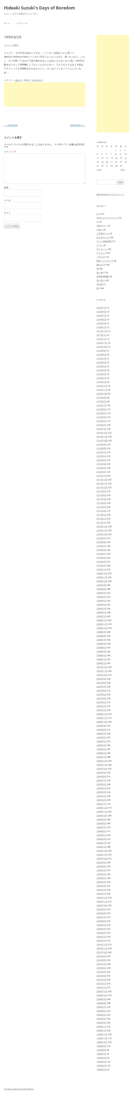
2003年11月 (102, 854)
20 (107, 161)
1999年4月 (101, 1065)
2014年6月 (101, 362)
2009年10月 (102, 581)
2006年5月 (101, 741)
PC (98, 213)
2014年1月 (101, 381)
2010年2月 (101, 565)
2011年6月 (101, 503)
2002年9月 (101, 909)
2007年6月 (101, 690)
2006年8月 (101, 729)
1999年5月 (101, 1061)
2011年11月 (102, 483)
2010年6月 (101, 549)
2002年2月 (101, 936)
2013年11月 (102, 389)
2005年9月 (101, 772)
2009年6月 (101, 596)
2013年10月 (102, 393)
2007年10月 (102, 674)
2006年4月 (101, 745)
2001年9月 (101, 956)
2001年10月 (102, 952)
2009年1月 (101, 616)
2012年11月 (102, 436)
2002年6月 (101, 921)
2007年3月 (101, 702)
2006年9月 (101, 725)
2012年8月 (101, 448)
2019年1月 (101, 327)
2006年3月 (101, 749)
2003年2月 (101, 889)
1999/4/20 (11, 125)
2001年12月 (102, 944)
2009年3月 (101, 608)
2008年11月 (102, 624)
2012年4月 (101, 463)
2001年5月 (101, 971)
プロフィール (22, 23)
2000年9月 (101, 999)
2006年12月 (102, 713)
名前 (6, 187)
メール (7, 200)
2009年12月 (102, 573)
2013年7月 (101, 405)
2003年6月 (101, 874)
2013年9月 (101, 397)
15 (116, 157)
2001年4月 (101, 975)
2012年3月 (101, 467)
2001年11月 (102, 948)
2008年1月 (101, 663)
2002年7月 (101, 917)
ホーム (7, 23)
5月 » (123, 169)
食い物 (100, 272)
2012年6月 (101, 456)
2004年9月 (101, 819)
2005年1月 (101, 803)
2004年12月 (102, 807)
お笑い (100, 229)
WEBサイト (102, 225)
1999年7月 (101, 1053)
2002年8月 (101, 913)
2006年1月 (101, 756)
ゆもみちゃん (103, 237)
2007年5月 (101, 694)
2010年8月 (101, 542)
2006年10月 (102, 721)
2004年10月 (102, 815)
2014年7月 (101, 358)
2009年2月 (101, 612)
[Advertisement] (44, 94)
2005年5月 (101, 788)
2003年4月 (101, 881)
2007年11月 (102, 671)
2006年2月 (101, 753)
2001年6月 (101, 967)
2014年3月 (101, 374)
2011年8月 (101, 495)
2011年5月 (101, 506)
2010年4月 (101, 557)
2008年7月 (101, 639)
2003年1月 (101, 893)
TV (98, 221)
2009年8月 (101, 588)
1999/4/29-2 (77, 125)
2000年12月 (102, 991)
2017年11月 (102, 331)
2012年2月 (101, 471)
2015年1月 (101, 338)
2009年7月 (101, 592)
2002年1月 (101, 940)
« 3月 (99, 169)
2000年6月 (101, 1010)
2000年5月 (101, 1014)
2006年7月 (101, 733)
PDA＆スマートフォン (107, 217)
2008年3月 (101, 655)
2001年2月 (101, 983)
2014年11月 (102, 342)
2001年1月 (101, 987)
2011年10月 (102, 487)
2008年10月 (102, 628)
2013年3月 (101, 420)
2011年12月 (102, 479)
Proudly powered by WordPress (18, 1089)
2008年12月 (102, 620)
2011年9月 (101, 491)
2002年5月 (101, 924)
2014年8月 (101, 354)
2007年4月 (101, 698)
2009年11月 (102, 577)
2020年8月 (101, 311)
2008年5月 (101, 647)
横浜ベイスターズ (105, 260)
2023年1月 (101, 307)
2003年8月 (101, 866)
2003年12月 (102, 850)
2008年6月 (101, 643)
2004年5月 (101, 835)
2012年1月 (101, 475)
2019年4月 (101, 323)
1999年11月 (102, 1038)
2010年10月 (102, 534)
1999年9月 (101, 1046)
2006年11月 (102, 717)
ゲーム (100, 245)
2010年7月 (101, 545)
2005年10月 (102, 768)
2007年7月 (101, 686)
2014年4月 (101, 370)
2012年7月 (101, 452)
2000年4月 (101, 1018)
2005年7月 (101, 780)
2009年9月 (101, 585)
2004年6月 (101, 831)
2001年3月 (101, 979)
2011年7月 (101, 499)
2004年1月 (101, 846)
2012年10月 (102, 440)
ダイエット (102, 249)
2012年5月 (101, 460)
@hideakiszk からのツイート (110, 194)
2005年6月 (101, 784)
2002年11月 (102, 901)
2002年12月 (102, 897)
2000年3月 (101, 1022)
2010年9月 (101, 538)
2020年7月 (101, 315)
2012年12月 (102, 432)
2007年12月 (102, 667)
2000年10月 (102, 995)
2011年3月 (101, 514)
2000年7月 (101, 1006)
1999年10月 (102, 1042)
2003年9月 (101, 862)
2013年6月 (101, 409)
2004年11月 (102, 811)
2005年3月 (101, 796)
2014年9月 (101, 350)
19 (102, 161)
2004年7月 (101, 827)
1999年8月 (101, 1049)
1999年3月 (101, 1069)
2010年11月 (102, 530)
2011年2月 (101, 518)
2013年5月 (101, 413)
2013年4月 (101, 417)
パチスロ (101, 256)
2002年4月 (101, 928)
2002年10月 (102, 905)
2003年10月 (102, 858)
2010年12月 (102, 526)
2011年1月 (101, 522)
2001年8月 (101, 960)
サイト (7, 212)
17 (125, 157)
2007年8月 (101, 682)
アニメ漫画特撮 (104, 241)
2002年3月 (101, 932)
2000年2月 (101, 1026)
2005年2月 (101, 799)
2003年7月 (101, 870)
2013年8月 (101, 401)
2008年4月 (101, 651)
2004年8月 (101, 823)
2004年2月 (101, 842)
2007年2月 (101, 706)
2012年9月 (101, 444)
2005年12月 (102, 760)
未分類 (100, 284)
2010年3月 (101, 561)
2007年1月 (101, 710)
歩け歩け (101, 280)
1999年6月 (101, 1057)
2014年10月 (102, 346)
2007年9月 (101, 678)
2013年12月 (102, 385)
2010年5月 (101, 553)
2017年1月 (101, 335)
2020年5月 (101, 319)
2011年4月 (101, 510)
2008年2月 (101, 659)
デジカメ (101, 252)
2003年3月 (101, 885)
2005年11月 (102, 764)
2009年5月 (101, 600)
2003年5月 (101, 878)
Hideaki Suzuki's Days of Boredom (39, 8)
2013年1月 (101, 428)
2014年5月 (101, 366)
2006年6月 (101, 737)
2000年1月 (101, 1030)
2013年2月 (101, 424)
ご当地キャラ (103, 233)
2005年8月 (101, 776)
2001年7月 (101, 963)
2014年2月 (101, 378)
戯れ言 (18, 80)
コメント (10, 151)
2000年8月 (101, 1003)
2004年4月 (101, 838)
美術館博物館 (103, 276)
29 (116, 165)
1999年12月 (102, 1034)
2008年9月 (101, 631)
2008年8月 (101, 635)
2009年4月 (101, 604)
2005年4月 (101, 792)
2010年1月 (101, 569)
